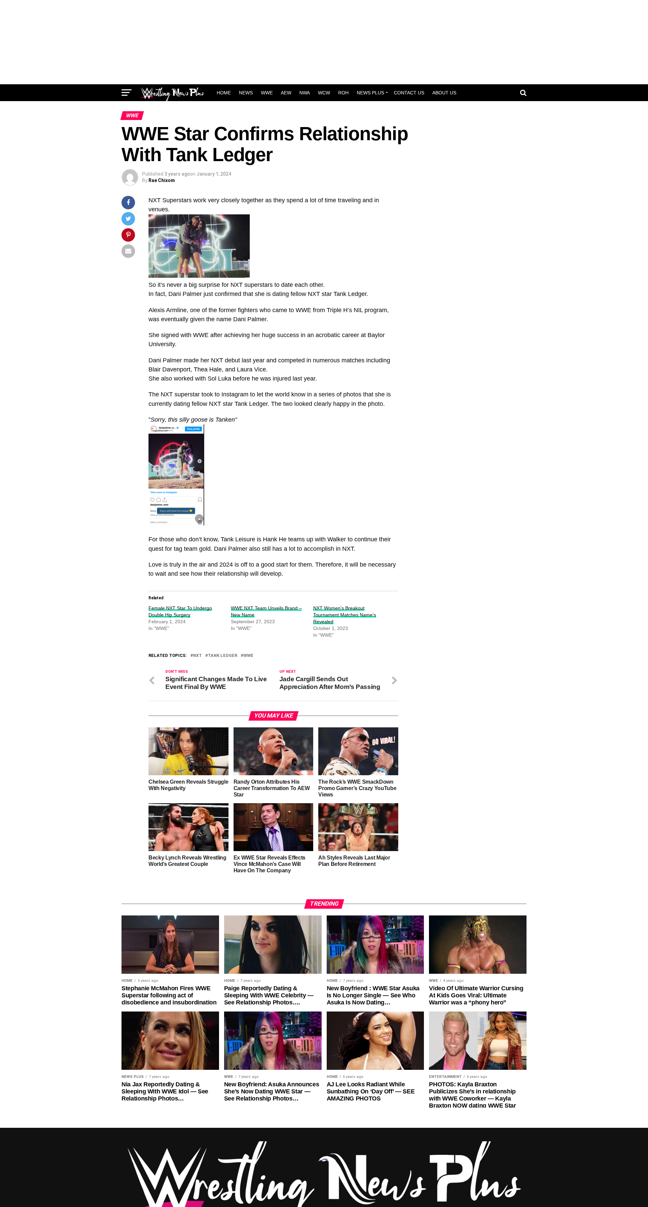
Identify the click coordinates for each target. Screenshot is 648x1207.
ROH (343, 92)
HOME (224, 92)
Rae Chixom (161, 180)
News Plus (370, 92)
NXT (197, 656)
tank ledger (222, 656)
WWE (267, 92)
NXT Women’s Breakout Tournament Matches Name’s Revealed (344, 614)
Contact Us (409, 92)
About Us (444, 92)
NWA (304, 92)
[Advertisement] (324, 42)
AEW (286, 92)
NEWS (246, 92)
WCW (324, 92)
